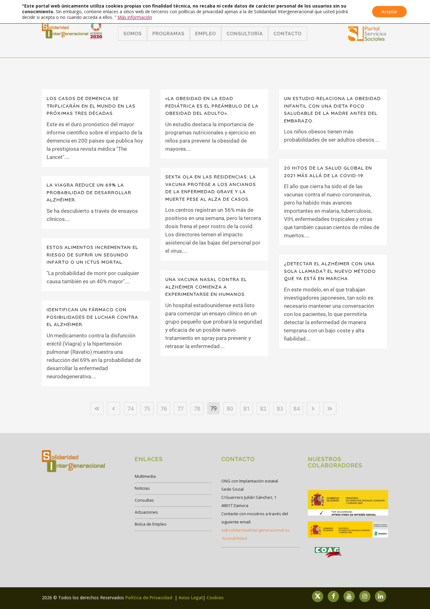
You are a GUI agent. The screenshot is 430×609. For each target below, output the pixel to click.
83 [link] (280, 408)
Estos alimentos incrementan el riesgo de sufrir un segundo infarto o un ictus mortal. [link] (92, 254)
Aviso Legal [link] (190, 598)
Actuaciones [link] (146, 512)
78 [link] (197, 408)
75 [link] (147, 408)
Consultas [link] (144, 500)
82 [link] (263, 408)
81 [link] (246, 408)
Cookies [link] (215, 598)
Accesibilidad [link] (234, 538)
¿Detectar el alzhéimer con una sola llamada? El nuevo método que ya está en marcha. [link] (330, 271)
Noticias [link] (142, 488)
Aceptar (389, 11)
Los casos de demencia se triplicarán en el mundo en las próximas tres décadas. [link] (91, 105)
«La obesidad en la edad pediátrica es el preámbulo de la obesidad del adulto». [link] (211, 105)
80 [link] (230, 408)
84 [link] (296, 408)
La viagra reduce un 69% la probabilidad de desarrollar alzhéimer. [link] (89, 192)
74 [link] (130, 408)
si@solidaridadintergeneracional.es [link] (255, 530)
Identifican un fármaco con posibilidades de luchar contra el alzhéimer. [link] (92, 317)
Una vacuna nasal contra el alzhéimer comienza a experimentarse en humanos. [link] (206, 286)
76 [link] (164, 408)
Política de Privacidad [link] (149, 598)
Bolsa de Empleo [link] (151, 524)
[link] (367, 38)
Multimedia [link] (145, 476)
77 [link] (180, 408)
